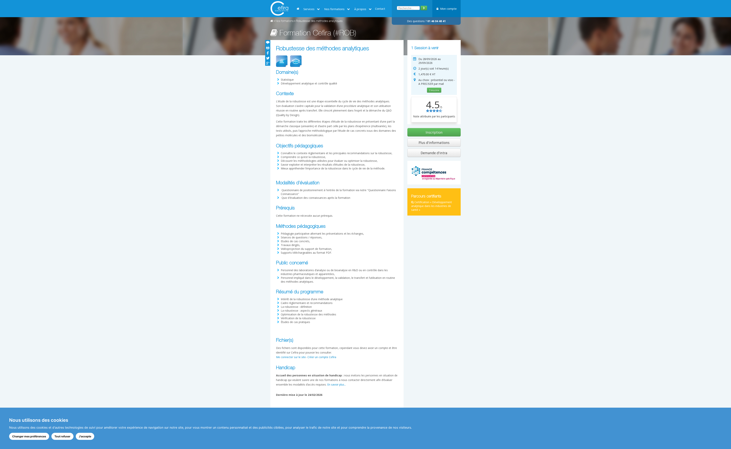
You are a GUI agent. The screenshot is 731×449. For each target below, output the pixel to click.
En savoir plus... (336, 384)
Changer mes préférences (29, 436)
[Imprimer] (267, 47)
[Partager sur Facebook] (267, 52)
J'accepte (85, 436)
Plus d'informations (434, 142)
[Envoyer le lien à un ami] (267, 42)
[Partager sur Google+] (267, 63)
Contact (380, 8)
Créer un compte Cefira (321, 357)
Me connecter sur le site (291, 357)
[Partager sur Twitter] (267, 58)
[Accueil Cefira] (279, 8)
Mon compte (448, 8)
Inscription (434, 132)
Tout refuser (62, 436)
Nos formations (284, 21)
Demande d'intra (434, 153)
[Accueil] (271, 21)
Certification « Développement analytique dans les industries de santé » (431, 206)
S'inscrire (434, 90)
